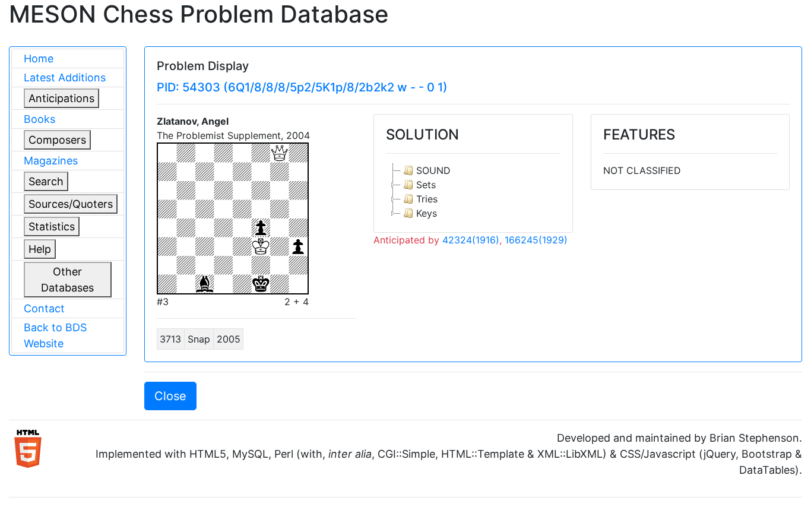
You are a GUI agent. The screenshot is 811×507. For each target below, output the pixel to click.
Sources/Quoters (70, 204)
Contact (44, 308)
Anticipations (61, 98)
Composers (57, 140)
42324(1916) (470, 240)
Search (46, 181)
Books (39, 119)
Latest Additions (65, 77)
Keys (426, 213)
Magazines (51, 160)
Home (38, 58)
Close (170, 396)
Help (39, 249)
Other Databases (67, 279)
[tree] (473, 191)
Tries (427, 199)
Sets (426, 185)
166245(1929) (536, 240)
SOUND (433, 170)
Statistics (51, 226)
